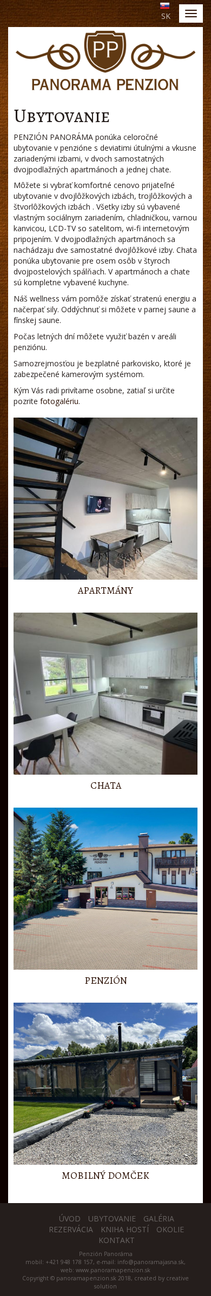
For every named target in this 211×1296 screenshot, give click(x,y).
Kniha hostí (125, 1229)
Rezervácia (71, 1229)
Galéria (158, 1218)
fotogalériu (59, 401)
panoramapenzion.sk (86, 1278)
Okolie (170, 1229)
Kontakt (116, 1240)
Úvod (70, 1218)
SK (165, 16)
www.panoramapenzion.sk (113, 1270)
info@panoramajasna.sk (150, 1262)
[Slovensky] (164, 5)
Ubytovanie (112, 1218)
